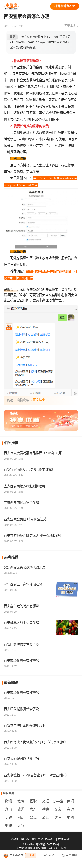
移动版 (14, 839)
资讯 (8, 801)
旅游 (21, 809)
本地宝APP (64, 839)
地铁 (8, 826)
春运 (70, 809)
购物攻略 (23, 400)
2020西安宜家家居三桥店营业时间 (48, 271)
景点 (33, 817)
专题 (8, 817)
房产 (33, 809)
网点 (21, 817)
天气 (21, 826)
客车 (58, 817)
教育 (21, 801)
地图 (70, 817)
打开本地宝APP (64, 6)
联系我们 (49, 839)
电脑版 (25, 839)
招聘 (33, 801)
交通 (45, 801)
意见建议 (37, 839)
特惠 (45, 809)
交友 (58, 809)
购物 (10, 400)
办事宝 (58, 801)
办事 (8, 809)
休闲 (70, 801)
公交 (45, 817)
